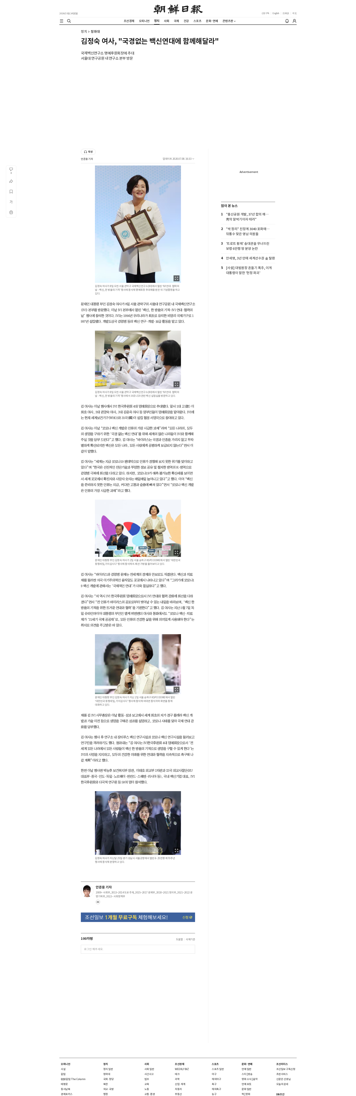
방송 (250, 1074)
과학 (177, 1079)
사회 (146, 1064)
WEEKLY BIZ (182, 1069)
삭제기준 (190, 939)
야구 (214, 1074)
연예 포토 (246, 1084)
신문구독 (265, 13)
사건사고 (149, 1074)
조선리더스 (282, 1064)
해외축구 (216, 1089)
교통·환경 (149, 1094)
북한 (105, 1084)
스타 (244, 1074)
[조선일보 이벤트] (138, 917)
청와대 (95, 31)
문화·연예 (247, 1064)
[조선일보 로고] (178, 8)
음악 (255, 1079)
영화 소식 (246, 1079)
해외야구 (216, 1079)
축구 (214, 1084)
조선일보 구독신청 (285, 1069)
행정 (105, 1094)
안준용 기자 (87, 159)
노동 (146, 1089)
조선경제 (179, 1064)
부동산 (178, 1094)
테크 (177, 1074)
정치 (84, 31)
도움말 (179, 939)
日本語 (286, 13)
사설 (63, 1069)
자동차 (178, 1089)
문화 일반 (246, 1089)
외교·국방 (108, 1089)
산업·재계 (180, 1084)
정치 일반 (108, 1069)
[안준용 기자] (87, 891)
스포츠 (215, 1064)
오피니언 (65, 1064)
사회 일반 (149, 1069)
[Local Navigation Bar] (61, 21)
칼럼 (63, 1074)
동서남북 (65, 1089)
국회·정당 (108, 1079)
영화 (247, 1094)
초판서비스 (282, 1074)
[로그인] (294, 21)
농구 (214, 1094)
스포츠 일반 (218, 1069)
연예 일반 (246, 1069)
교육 (146, 1084)
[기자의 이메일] (98, 903)
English (276, 13)
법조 (146, 1079)
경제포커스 (66, 1094)
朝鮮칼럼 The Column (73, 1079)
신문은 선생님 (283, 1079)
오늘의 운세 (282, 1084)
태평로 (64, 1084)
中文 (294, 13)
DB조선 (280, 1094)
